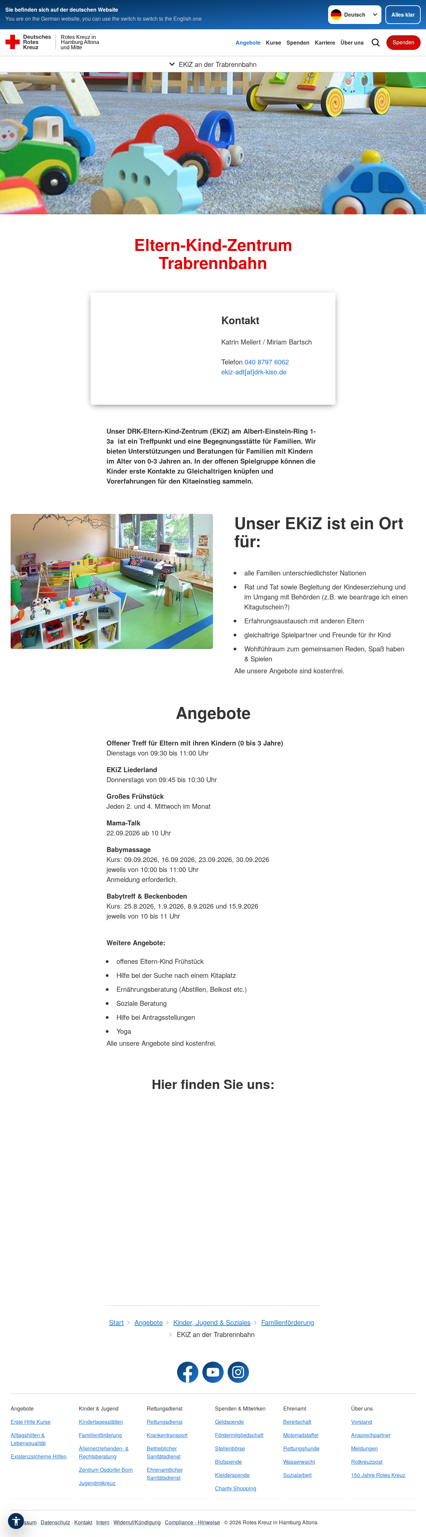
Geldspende (229, 1422)
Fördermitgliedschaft (239, 1435)
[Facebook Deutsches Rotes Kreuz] (187, 1372)
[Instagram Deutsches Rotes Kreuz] (238, 1372)
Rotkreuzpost (366, 1461)
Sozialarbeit (297, 1475)
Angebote (248, 42)
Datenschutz (55, 1522)
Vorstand (361, 1422)
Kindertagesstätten (101, 1422)
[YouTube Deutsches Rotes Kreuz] (213, 1372)
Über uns (352, 42)
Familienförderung (100, 1435)
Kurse (273, 42)
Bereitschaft (297, 1422)
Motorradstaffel (301, 1435)
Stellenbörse (230, 1448)
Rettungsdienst (164, 1422)
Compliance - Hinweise (192, 1522)
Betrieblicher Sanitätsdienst (163, 1452)
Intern (102, 1522)
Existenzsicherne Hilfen (39, 1456)
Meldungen (364, 1448)
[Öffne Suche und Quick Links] (375, 42)
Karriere (325, 42)
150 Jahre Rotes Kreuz (378, 1475)
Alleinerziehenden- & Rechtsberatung (104, 1452)
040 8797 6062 (267, 361)
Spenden (298, 42)
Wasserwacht (299, 1461)
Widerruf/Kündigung (137, 1522)
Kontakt (83, 1522)
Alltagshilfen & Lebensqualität (28, 1439)
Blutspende (228, 1461)
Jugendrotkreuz (97, 1483)
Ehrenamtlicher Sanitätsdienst (165, 1473)
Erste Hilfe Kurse (31, 1422)
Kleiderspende (232, 1475)
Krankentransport (167, 1435)
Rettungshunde (301, 1448)
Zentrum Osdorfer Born (106, 1469)
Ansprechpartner (370, 1435)
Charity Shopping (235, 1488)
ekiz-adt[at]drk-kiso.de (254, 371)
